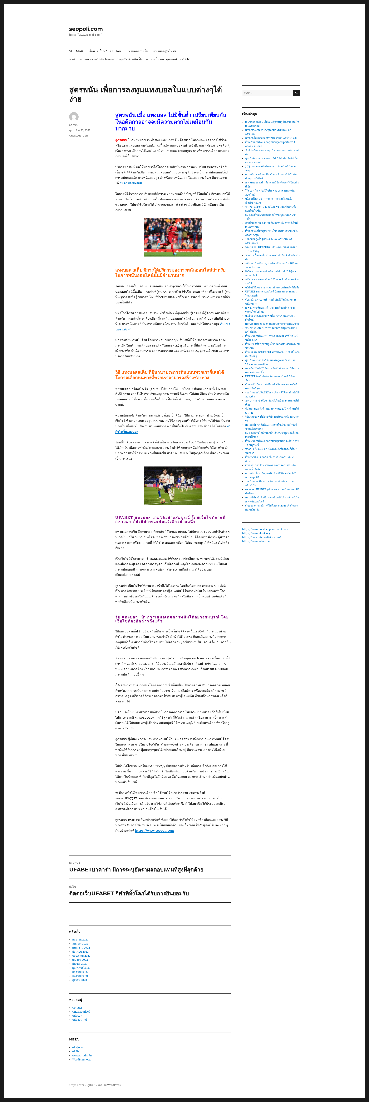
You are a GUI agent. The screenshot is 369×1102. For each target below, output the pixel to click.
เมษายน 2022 (80, 959)
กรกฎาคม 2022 (81, 947)
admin (73, 124)
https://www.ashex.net (256, 541)
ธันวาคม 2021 (80, 976)
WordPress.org (81, 1059)
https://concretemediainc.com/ (261, 537)
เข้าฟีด (75, 1051)
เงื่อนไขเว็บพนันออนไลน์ (104, 51)
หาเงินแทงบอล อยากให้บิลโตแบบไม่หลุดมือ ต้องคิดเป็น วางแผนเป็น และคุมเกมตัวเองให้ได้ (129, 59)
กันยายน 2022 (80, 939)
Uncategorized (78, 135)
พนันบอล (77, 1015)
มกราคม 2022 (80, 972)
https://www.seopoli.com (154, 830)
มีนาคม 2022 (79, 963)
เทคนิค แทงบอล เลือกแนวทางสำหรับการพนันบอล (272, 324)
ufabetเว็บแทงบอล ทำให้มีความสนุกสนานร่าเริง (271, 138)
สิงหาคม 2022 (80, 943)
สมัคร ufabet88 (131, 183)
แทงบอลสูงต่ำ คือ (165, 51)
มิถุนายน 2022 (80, 951)
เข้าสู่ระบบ (77, 1047)
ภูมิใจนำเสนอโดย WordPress (104, 1085)
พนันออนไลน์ (79, 1019)
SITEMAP (76, 51)
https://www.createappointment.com (265, 529)
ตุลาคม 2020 (79, 980)
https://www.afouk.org (256, 533)
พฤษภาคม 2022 (81, 955)
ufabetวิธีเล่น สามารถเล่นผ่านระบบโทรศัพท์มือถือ (272, 287)
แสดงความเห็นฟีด (82, 1055)
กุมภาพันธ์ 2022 (81, 968)
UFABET (77, 1007)
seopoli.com (86, 29)
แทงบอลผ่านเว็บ (137, 51)
